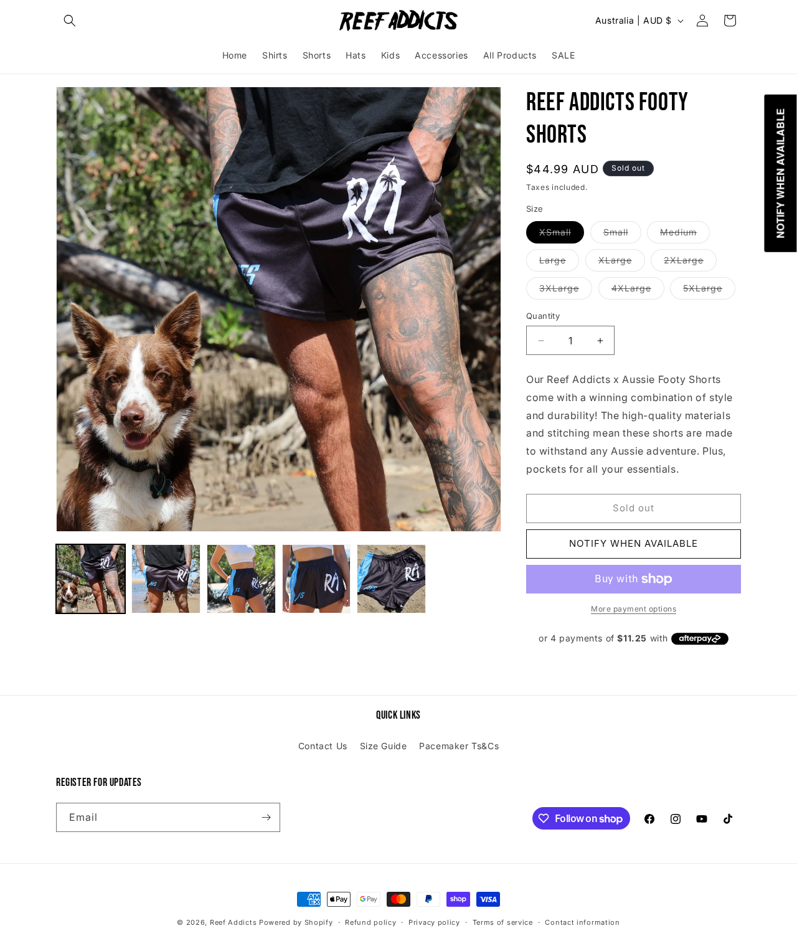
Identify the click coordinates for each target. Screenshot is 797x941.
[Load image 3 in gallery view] (241, 578)
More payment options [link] (633, 608)
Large (559, 263)
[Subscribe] (266, 817)
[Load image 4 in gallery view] (316, 578)
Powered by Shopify (296, 922)
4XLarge (637, 291)
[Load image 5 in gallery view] (391, 578)
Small (622, 235)
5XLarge (709, 291)
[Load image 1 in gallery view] (90, 578)
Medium (685, 235)
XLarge (621, 263)
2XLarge (690, 263)
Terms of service (503, 922)
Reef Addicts (233, 922)
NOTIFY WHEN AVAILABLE (633, 543)
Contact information (582, 922)
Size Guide (383, 745)
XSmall (561, 235)
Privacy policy (434, 922)
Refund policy (370, 922)
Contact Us (322, 745)
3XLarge (565, 291)
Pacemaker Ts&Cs (459, 745)
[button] (69, 20)
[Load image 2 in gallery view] (165, 578)
